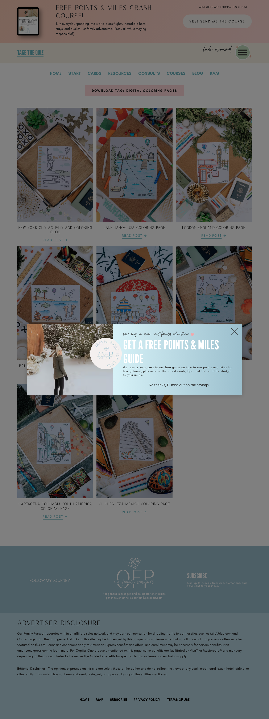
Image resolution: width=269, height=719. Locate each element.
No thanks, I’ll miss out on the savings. (179, 385)
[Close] (234, 331)
